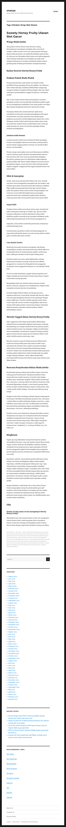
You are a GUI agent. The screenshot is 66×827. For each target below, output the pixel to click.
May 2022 (11, 689)
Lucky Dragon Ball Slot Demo (37, 539)
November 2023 (13, 653)
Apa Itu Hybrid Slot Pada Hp (30, 532)
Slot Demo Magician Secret (14, 544)
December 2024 (13, 622)
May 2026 (11, 581)
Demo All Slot (10, 535)
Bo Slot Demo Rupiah (17, 534)
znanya (11, 10)
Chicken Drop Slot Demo (41, 534)
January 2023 (12, 677)
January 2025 (12, 620)
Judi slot (9, 797)
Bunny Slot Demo (29, 534)
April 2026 (11, 584)
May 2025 (11, 610)
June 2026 (11, 579)
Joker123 (9, 783)
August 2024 (12, 632)
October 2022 (13, 685)
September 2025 (14, 600)
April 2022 (11, 692)
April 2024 (11, 641)
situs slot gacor (12, 768)
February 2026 (13, 588)
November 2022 (13, 682)
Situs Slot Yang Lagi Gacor (19, 543)
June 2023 (11, 665)
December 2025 (13, 593)
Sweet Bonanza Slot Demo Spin (31, 544)
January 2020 (12, 699)
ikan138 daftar (11, 764)
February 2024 (13, 646)
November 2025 (13, 596)
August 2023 (12, 661)
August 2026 (12, 576)
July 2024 (11, 634)
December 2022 (13, 680)
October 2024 (13, 627)
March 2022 (12, 694)
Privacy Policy (11, 816)
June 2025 (11, 608)
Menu (55, 11)
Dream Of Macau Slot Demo (26, 537)
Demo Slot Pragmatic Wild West (35, 535)
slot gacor (10, 773)
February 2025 (13, 617)
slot (8, 788)
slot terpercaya (12, 759)
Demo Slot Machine (20, 535)
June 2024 (11, 636)
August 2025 (12, 603)
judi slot (9, 792)
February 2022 (13, 697)
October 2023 (12, 656)
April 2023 (11, 670)
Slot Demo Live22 (44, 543)
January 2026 (12, 591)
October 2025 (13, 598)
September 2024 (14, 629)
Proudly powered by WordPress (29, 822)
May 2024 (11, 639)
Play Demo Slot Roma (27, 541)
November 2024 (13, 624)
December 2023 (13, 651)
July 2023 (11, 663)
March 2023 (12, 673)
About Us (10, 808)
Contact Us (10, 812)
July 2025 (11, 605)
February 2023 (13, 675)
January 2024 (12, 649)
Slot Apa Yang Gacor (32, 543)
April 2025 (11, 612)
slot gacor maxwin (13, 778)
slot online (10, 754)
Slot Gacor (18, 532)
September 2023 (14, 658)
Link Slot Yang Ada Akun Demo (19, 539)
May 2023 (11, 668)
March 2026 (12, 586)
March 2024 (12, 644)
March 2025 (12, 615)
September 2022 (14, 687)
